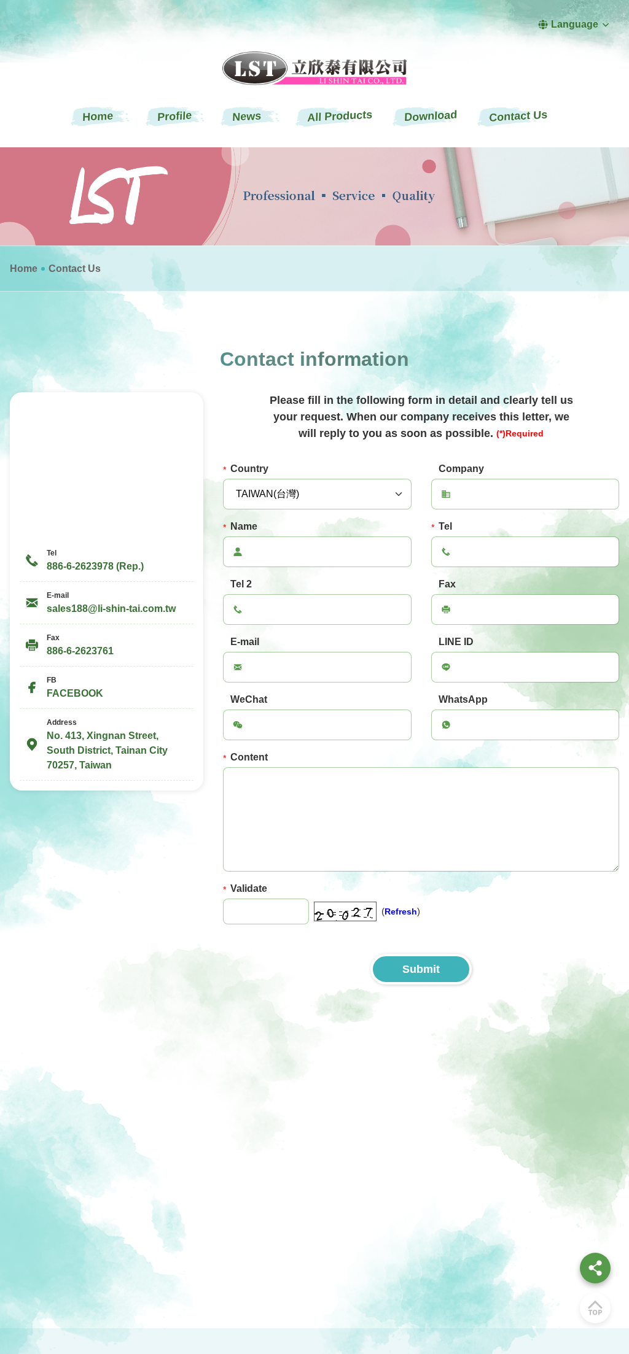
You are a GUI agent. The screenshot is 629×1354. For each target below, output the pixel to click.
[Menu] (595, 1268)
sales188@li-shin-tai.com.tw (111, 608)
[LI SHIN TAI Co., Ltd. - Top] (595, 1308)
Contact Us (75, 268)
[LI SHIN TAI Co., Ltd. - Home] (314, 68)
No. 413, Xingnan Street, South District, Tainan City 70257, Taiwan (107, 750)
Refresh (401, 911)
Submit (421, 969)
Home (23, 268)
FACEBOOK (75, 693)
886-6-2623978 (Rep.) (95, 566)
